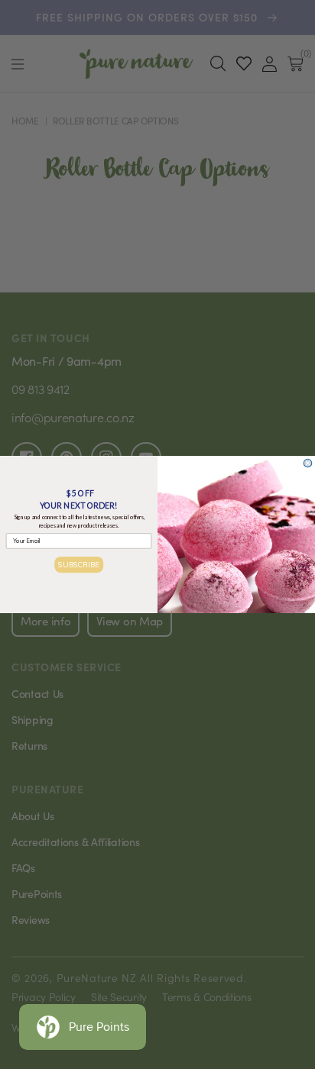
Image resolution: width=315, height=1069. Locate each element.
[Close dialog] (308, 463)
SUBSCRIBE (78, 564)
